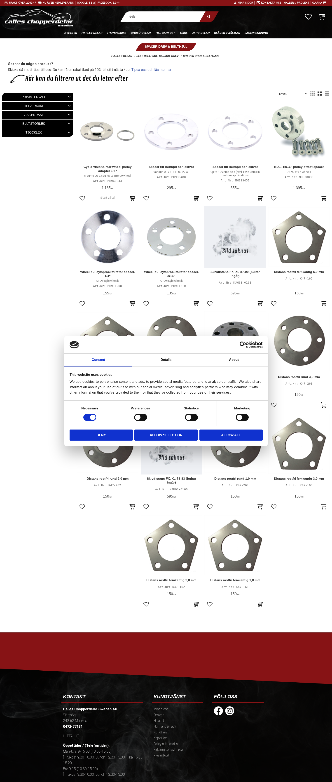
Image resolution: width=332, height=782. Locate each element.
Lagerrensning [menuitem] (256, 33)
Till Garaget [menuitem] (165, 33)
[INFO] (132, 199)
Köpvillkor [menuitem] (160, 738)
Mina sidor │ (247, 2)
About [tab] (234, 360)
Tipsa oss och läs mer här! (152, 70)
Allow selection (166, 435)
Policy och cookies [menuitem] (166, 744)
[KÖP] (323, 199)
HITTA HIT (71, 736)
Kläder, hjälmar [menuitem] (227, 33)
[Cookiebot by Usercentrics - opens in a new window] (243, 344)
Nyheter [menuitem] (70, 33)
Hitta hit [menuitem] (159, 721)
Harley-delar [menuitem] (92, 33)
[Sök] (208, 16)
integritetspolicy (133, 672)
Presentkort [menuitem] (161, 755)
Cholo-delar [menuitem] (141, 33)
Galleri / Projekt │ (298, 2)
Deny (101, 435)
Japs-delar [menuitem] (201, 33)
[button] (308, 16)
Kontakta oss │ (272, 2)
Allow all (231, 435)
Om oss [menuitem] (159, 715)
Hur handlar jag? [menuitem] (165, 726)
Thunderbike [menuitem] (116, 33)
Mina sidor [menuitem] (161, 709)
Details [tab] (166, 360)
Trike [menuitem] (183, 33)
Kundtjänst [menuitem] (161, 732)
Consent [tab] (98, 360)
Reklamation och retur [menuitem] (168, 749)
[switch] (140, 417)
